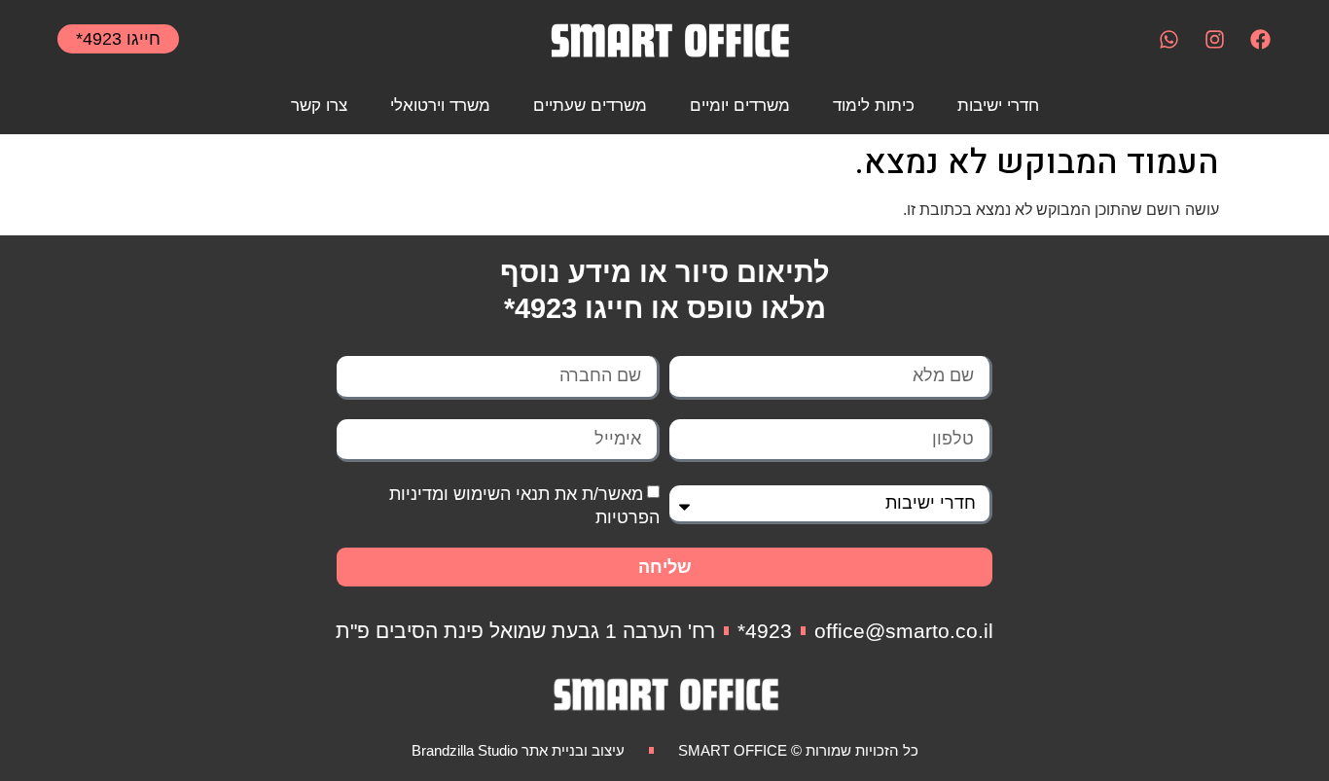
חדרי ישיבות (998, 105)
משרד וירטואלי (440, 105)
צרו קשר (319, 105)
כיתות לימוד (874, 105)
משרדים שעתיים (590, 105)
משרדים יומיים (740, 105)
